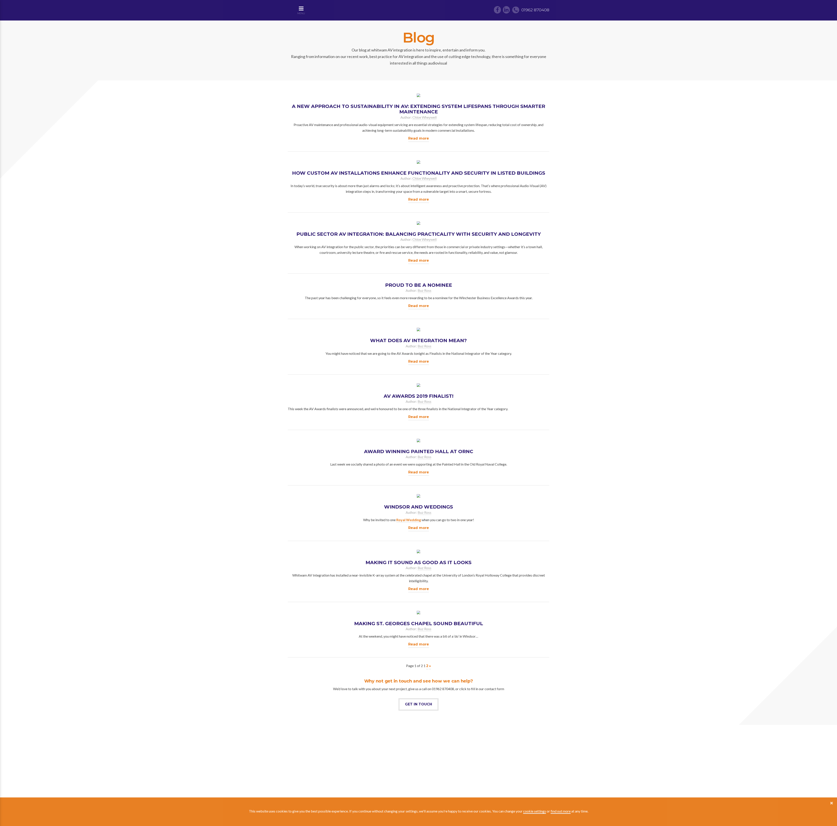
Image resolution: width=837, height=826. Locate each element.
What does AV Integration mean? (418, 340)
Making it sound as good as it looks (418, 562)
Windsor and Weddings (418, 507)
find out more (561, 811)
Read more (418, 138)
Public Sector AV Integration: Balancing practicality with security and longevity (418, 234)
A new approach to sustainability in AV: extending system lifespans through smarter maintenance (418, 109)
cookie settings (534, 811)
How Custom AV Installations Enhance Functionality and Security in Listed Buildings (418, 173)
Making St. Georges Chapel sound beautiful (418, 623)
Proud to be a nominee (418, 285)
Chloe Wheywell (424, 117)
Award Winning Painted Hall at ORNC (418, 451)
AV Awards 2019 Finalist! (418, 396)
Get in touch (418, 704)
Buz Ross (424, 290)
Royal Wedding (408, 520)
